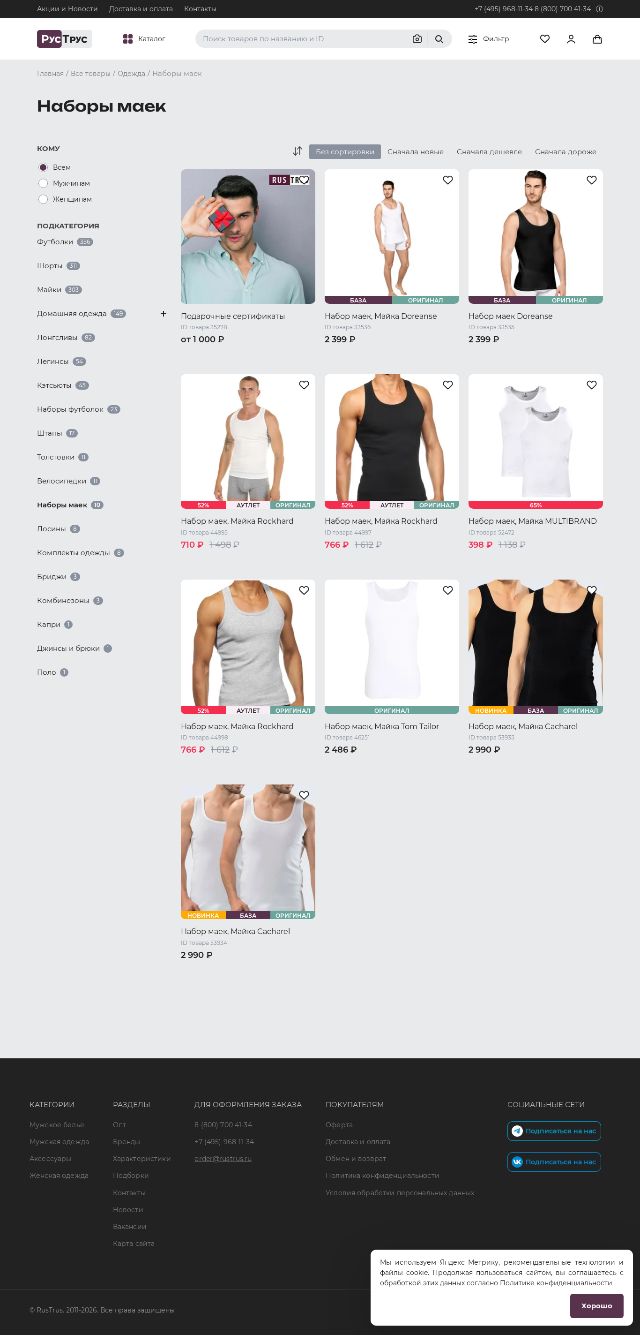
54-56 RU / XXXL (264, 994)
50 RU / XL (342, 367)
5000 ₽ (287, 355)
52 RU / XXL (386, 367)
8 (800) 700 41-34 (563, 9)
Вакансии (130, 1226)
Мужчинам (71, 183)
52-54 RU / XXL (545, 777)
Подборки (131, 1175)
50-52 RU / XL (491, 777)
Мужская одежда (59, 1142)
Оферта (339, 1125)
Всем (62, 167)
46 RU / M (381, 355)
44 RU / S (341, 355)
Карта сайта (134, 1243)
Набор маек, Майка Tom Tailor (382, 726)
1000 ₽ (192, 355)
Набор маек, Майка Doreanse (381, 316)
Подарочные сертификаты (233, 316)
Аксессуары (50, 1158)
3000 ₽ (255, 355)
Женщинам (72, 199)
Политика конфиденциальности (382, 1175)
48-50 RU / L (541, 765)
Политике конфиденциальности (556, 1283)
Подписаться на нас (561, 1131)
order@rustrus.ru (223, 1158)
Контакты (200, 9)
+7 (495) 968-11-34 (504, 9)
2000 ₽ (224, 355)
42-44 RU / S (202, 560)
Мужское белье (57, 1125)
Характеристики (142, 1158)
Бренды (127, 1142)
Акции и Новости (67, 9)
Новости (128, 1210)
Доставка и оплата (141, 9)
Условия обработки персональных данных (400, 1193)
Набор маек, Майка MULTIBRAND (533, 521)
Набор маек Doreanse (511, 316)
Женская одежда (59, 1175)
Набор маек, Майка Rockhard (237, 521)
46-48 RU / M (491, 765)
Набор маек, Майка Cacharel (523, 726)
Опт (119, 1125)
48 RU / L (420, 355)
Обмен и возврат (356, 1158)
